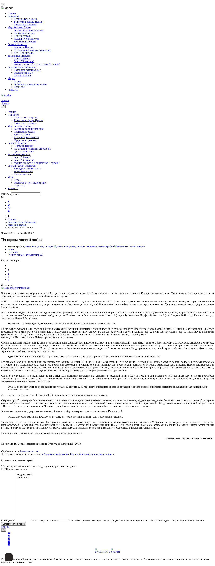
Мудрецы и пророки (25, 41)
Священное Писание (25, 24)
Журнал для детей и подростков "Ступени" (37, 64)
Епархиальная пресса (19, 55)
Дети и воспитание (24, 52)
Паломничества (22, 75)
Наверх (5, 527)
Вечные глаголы (22, 35)
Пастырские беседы (24, 33)
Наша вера (13, 16)
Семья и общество (17, 44)
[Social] (8, 202)
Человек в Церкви (23, 47)
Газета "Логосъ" (22, 58)
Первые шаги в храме (25, 18)
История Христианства (26, 38)
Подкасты (19, 86)
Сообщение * (8, 520)
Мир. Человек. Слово (19, 27)
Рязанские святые (23, 72)
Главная (12, 13)
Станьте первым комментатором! (25, 254)
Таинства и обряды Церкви (28, 21)
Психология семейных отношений (32, 50)
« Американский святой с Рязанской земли (65, 454)
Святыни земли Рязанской (22, 67)
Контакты (13, 89)
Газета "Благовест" (24, 61)
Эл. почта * (76, 520)
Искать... (6, 194)
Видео (17, 81)
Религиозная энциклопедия (28, 30)
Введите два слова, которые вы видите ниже (180, 520)
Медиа (11, 78)
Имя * (36, 520)
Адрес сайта (118, 520)
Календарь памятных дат (27, 69)
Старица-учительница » (101, 454)
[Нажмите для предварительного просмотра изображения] (15, 288)
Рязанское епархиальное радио (30, 84)
